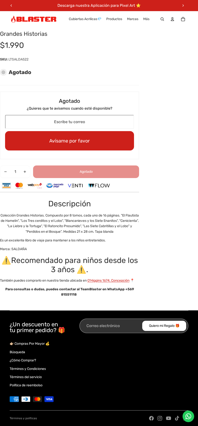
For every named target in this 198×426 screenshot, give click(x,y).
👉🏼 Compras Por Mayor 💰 (30, 344)
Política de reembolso (26, 385)
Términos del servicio (26, 377)
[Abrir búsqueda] (162, 19)
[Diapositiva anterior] (11, 5)
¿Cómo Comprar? (23, 360)
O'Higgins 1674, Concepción (108, 280)
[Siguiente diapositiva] (183, 5)
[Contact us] (188, 416)
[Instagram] (160, 418)
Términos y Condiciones (28, 369)
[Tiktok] (177, 418)
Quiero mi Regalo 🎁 (164, 326)
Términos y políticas (23, 418)
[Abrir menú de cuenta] (172, 19)
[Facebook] (151, 418)
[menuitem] (146, 19)
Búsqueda (17, 352)
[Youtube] (168, 418)
